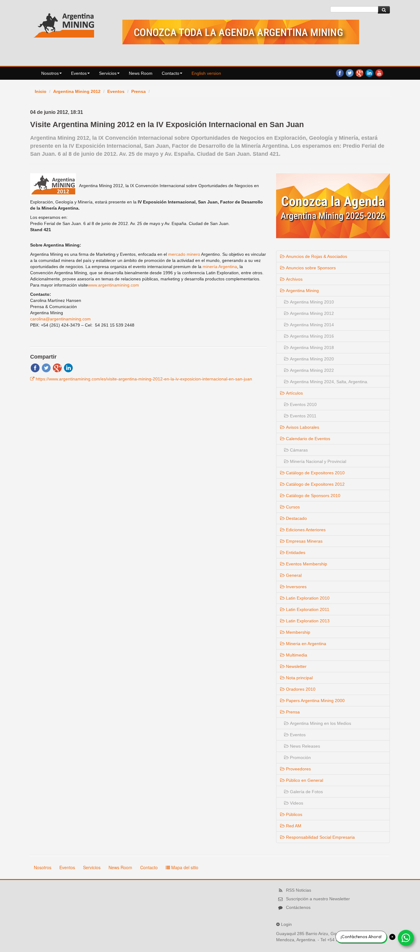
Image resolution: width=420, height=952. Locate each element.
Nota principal (299, 677)
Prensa (138, 91)
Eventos (79, 73)
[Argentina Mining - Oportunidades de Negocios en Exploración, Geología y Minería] (64, 24)
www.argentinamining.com (113, 285)
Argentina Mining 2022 (311, 370)
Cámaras (298, 450)
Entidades (295, 552)
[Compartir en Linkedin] (68, 367)
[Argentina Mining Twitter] (349, 72)
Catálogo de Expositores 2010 (315, 472)
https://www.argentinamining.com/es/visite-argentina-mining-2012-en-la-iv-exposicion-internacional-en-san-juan (144, 378)
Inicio (40, 91)
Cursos (292, 506)
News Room (141, 73)
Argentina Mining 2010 (311, 301)
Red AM (293, 825)
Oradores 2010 (300, 689)
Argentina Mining (302, 290)
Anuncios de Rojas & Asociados (316, 256)
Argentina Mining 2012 (77, 91)
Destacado (296, 518)
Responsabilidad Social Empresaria (320, 837)
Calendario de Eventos (307, 438)
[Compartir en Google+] (57, 367)
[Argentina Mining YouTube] (379, 72)
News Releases (304, 746)
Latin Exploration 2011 (307, 609)
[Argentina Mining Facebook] (339, 72)
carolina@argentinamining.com (60, 318)
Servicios (108, 73)
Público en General (304, 780)
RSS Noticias (298, 890)
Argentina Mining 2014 (311, 324)
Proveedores (298, 768)
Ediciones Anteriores (305, 529)
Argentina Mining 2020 (311, 358)
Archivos (294, 279)
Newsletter (296, 666)
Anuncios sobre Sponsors (310, 267)
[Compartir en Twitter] (46, 367)
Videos (296, 803)
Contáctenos (298, 907)
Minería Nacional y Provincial (317, 461)
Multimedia (296, 655)
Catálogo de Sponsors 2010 (312, 495)
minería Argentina (220, 266)
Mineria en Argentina (305, 643)
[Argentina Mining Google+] (359, 72)
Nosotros (50, 73)
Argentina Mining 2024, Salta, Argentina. (328, 381)
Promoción (300, 757)
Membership (297, 632)
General (293, 575)
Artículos (294, 393)
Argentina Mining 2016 (311, 336)
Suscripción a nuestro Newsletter (318, 898)
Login (286, 924)
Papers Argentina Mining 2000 (315, 700)
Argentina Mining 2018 (311, 347)
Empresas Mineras (304, 541)
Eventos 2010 (303, 404)
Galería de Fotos (306, 791)
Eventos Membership (306, 563)
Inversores (296, 586)
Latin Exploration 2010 (307, 598)
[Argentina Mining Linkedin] (369, 72)
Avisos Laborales (302, 427)
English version (206, 73)
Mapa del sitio (184, 867)
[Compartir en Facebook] (35, 367)
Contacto (170, 73)
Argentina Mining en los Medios (320, 723)
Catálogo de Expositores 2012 (315, 484)
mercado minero (184, 254)
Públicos (293, 814)
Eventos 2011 (302, 415)
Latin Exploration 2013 (307, 620)
